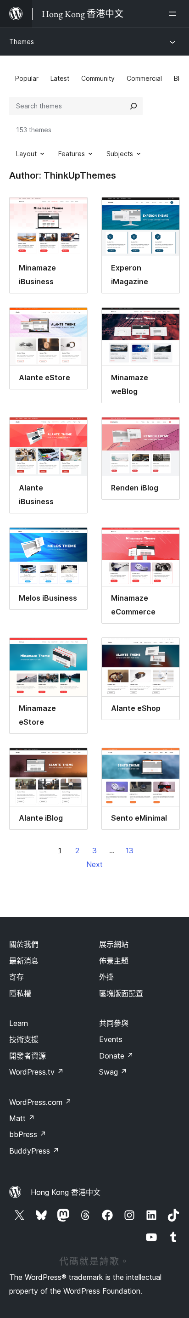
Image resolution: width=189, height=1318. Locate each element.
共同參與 (113, 1023)
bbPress (27, 1134)
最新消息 (24, 960)
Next (94, 864)
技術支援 (24, 1039)
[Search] (133, 106)
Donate (116, 1055)
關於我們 (24, 944)
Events (110, 1039)
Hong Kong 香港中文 (65, 1192)
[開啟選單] (174, 14)
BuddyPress (34, 1150)
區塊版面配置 (121, 993)
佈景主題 (113, 960)
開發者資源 (27, 1055)
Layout (26, 154)
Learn (18, 1023)
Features (71, 154)
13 (129, 850)
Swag (113, 1071)
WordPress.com (40, 1102)
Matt (22, 1118)
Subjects (119, 154)
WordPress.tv (36, 1071)
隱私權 (20, 993)
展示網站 (113, 944)
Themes (21, 41)
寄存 (16, 976)
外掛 (106, 976)
